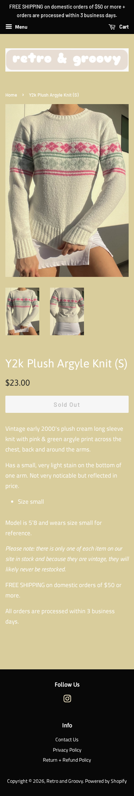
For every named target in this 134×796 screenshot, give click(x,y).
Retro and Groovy (64, 781)
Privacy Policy (67, 750)
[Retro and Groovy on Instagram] (67, 700)
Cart (123, 27)
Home (11, 95)
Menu (21, 26)
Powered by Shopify (106, 781)
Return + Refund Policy (67, 760)
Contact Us (67, 739)
